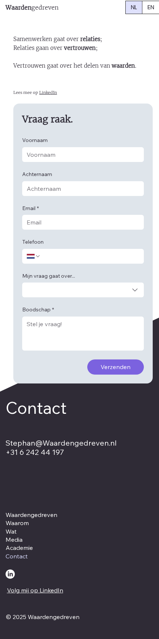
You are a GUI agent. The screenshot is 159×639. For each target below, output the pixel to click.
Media (14, 539)
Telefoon (33, 242)
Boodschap (38, 309)
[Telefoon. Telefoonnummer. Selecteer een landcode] (34, 256)
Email (30, 208)
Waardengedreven (31, 514)
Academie (19, 547)
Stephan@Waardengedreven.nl (61, 442)
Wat (11, 531)
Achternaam (37, 174)
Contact (17, 556)
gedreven (32, 7)
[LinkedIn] (10, 574)
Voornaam (35, 140)
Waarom (17, 523)
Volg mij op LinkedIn (35, 590)
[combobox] (83, 290)
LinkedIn (48, 92)
